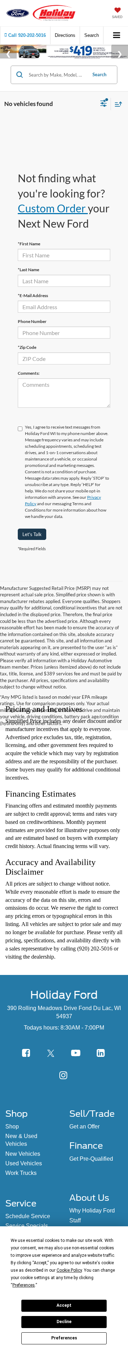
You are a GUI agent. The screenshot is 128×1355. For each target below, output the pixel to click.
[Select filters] (103, 104)
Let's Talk (32, 534)
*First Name (29, 243)
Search (99, 74)
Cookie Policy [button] (69, 1270)
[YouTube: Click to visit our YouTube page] (75, 1053)
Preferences (64, 1338)
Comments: (28, 373)
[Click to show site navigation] (117, 36)
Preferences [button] (23, 1285)
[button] (25, 35)
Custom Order (53, 208)
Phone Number (32, 321)
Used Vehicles (23, 1163)
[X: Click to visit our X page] (51, 1053)
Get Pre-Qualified (91, 1159)
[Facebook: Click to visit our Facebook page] (26, 1053)
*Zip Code (27, 347)
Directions (65, 35)
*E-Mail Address (33, 295)
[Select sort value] (116, 104)
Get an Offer (84, 1126)
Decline (64, 1321)
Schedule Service (27, 1216)
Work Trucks (21, 1173)
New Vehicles (22, 1154)
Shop (12, 1126)
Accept (64, 1305)
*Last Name (28, 269)
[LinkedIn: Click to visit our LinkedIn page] (100, 1053)
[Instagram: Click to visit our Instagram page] (63, 1075)
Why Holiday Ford (92, 1211)
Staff (75, 1220)
